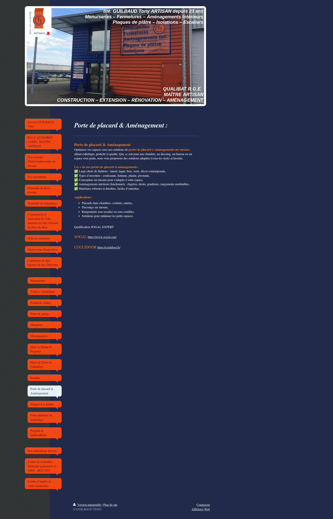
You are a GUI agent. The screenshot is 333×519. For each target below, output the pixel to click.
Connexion (203, 505)
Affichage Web (201, 509)
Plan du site (110, 505)
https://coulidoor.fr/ (108, 247)
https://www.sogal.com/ (102, 237)
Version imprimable (89, 505)
